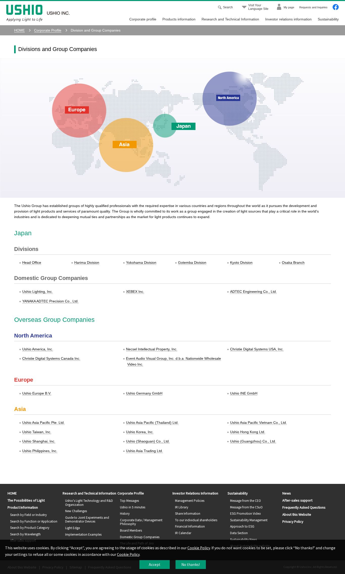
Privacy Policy (292, 521)
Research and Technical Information (230, 19)
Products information (178, 19)
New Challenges (76, 511)
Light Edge (72, 528)
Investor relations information (288, 19)
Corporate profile (142, 19)
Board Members (131, 530)
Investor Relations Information (195, 493)
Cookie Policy (198, 547)
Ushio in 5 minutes (132, 507)
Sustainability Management (248, 520)
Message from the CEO (245, 500)
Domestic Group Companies (139, 537)
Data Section (239, 533)
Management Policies (189, 500)
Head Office (31, 262)
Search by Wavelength (25, 534)
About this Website (296, 514)
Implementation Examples (83, 534)
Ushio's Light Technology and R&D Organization (89, 502)
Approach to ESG (242, 526)
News (286, 493)
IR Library (181, 507)
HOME (12, 493)
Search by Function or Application (33, 521)
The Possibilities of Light (26, 500)
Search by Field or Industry (28, 514)
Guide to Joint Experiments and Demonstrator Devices (87, 519)
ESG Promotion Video (245, 513)
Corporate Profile (130, 493)
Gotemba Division (192, 262)
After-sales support (297, 500)
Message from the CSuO (246, 507)
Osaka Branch (293, 262)
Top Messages (129, 500)
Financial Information (190, 526)
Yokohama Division (141, 262)
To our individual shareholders (196, 520)
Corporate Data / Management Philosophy (141, 522)
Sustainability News (243, 539)
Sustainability (328, 19)
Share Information (187, 513)
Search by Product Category (29, 527)
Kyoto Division (241, 262)
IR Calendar (183, 533)
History (125, 513)
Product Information (23, 507)
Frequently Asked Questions (304, 507)
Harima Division (86, 262)
